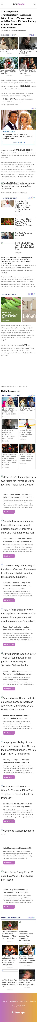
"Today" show (8, 98)
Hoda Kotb (24, 85)
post (24, 345)
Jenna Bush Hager (22, 149)
